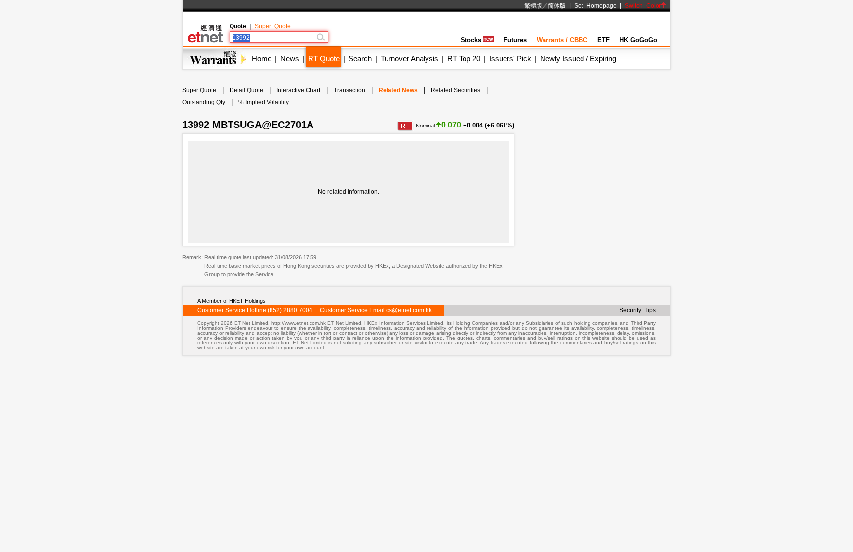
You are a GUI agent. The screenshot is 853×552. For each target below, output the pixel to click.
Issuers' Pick (510, 58)
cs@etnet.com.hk (409, 310)
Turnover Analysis (409, 58)
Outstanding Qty (203, 102)
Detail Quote (246, 90)
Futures (515, 39)
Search (360, 58)
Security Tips (638, 310)
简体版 (557, 5)
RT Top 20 (463, 58)
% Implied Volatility (263, 102)
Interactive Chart (298, 90)
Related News (398, 90)
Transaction (349, 90)
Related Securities (455, 90)
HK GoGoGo (638, 39)
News (289, 58)
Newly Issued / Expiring (578, 58)
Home (261, 58)
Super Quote (273, 26)
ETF (603, 39)
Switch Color (643, 5)
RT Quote (324, 58)
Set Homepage (595, 5)
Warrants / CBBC (562, 39)
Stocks (471, 39)
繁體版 (533, 5)
